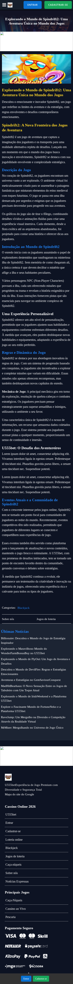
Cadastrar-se (13, 831)
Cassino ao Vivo (15, 908)
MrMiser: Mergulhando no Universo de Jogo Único (32, 727)
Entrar (9, 822)
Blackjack (24, 607)
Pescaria (10, 917)
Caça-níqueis (13, 864)
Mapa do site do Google (19, 794)
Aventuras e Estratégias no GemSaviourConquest (31, 679)
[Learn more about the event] (36, 41)
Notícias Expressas (17, 881)
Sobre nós (11, 873)
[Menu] (4, 5)
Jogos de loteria (15, 856)
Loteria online (14, 839)
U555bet (10, 814)
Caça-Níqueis (13, 900)
